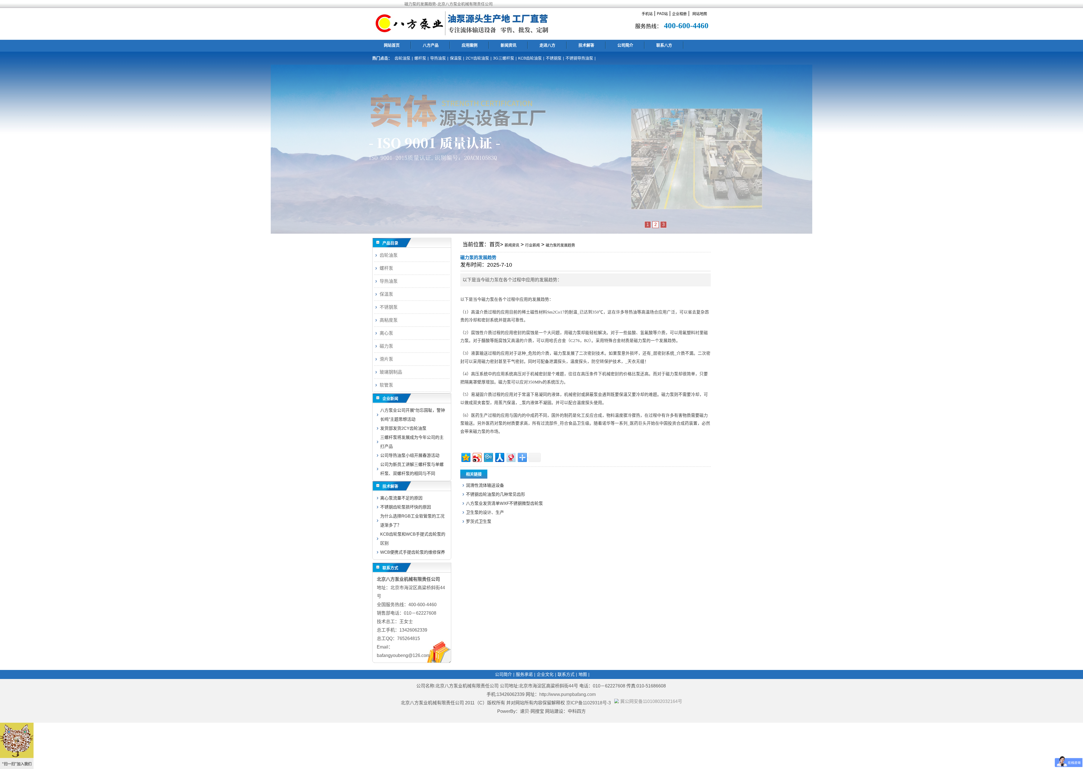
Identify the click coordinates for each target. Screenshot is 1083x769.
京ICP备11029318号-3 (589, 702)
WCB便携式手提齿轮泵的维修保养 (412, 552)
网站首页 (392, 45)
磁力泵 (492, 279)
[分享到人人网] (499, 457)
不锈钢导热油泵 (579, 58)
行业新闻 (532, 245)
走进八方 (547, 45)
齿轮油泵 (402, 58)
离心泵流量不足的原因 (401, 498)
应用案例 (469, 45)
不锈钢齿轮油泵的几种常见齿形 (495, 494)
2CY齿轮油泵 (477, 58)
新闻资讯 (508, 45)
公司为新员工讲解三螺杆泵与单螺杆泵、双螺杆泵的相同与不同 (412, 469)
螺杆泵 (420, 58)
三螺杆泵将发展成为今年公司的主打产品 (412, 442)
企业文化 (545, 674)
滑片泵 (386, 359)
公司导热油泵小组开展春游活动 (409, 455)
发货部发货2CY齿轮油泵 (403, 428)
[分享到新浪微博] (477, 457)
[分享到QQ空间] (465, 457)
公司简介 (625, 45)
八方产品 (431, 45)
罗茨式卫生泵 (478, 521)
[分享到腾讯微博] (488, 457)
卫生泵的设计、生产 (485, 512)
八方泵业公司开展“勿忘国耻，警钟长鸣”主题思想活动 (412, 415)
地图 (582, 674)
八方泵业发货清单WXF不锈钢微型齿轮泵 (504, 503)
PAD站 (662, 14)
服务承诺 (524, 674)
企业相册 (679, 14)
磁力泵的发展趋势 (560, 245)
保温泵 (456, 58)
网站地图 (699, 14)
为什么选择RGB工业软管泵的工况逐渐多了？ (412, 520)
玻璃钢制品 (391, 372)
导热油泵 (438, 58)
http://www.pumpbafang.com (567, 694)
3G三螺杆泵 (503, 58)
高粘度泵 (389, 320)
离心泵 (386, 333)
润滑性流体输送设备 (485, 485)
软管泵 (386, 385)
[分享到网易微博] (510, 457)
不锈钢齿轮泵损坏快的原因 (405, 507)
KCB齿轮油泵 (530, 58)
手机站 (647, 14)
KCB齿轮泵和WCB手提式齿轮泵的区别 (412, 538)
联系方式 (566, 674)
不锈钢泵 (554, 58)
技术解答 (586, 45)
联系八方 (664, 45)
